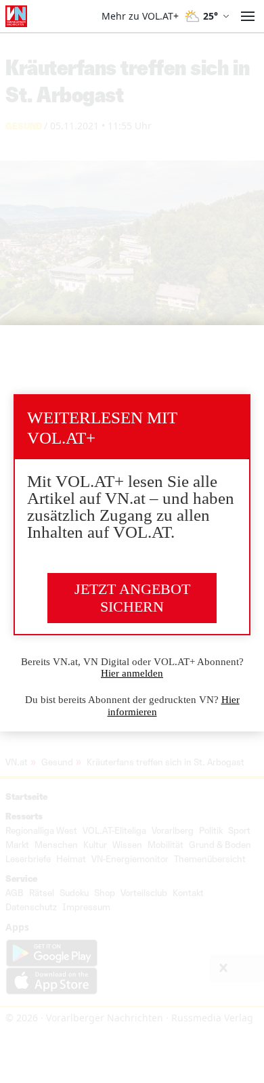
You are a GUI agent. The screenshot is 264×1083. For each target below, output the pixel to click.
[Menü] (248, 16)
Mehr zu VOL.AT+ (140, 16)
